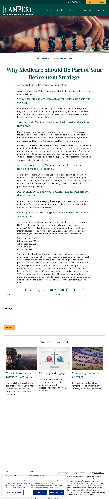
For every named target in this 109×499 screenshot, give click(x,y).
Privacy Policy (52, 487)
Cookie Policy (41, 487)
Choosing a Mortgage (52, 373)
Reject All (40, 492)
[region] (34, 486)
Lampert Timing (98, 2)
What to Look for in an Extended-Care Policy (19, 375)
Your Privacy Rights (14, 492)
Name (7, 294)
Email (58, 294)
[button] (49, 10)
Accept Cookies (56, 492)
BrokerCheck (99, 473)
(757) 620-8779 (75, 2)
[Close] (63, 478)
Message (8, 308)
